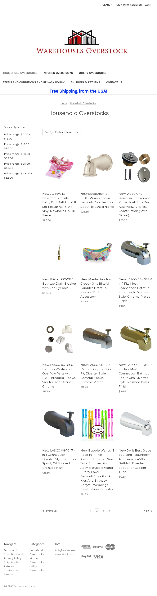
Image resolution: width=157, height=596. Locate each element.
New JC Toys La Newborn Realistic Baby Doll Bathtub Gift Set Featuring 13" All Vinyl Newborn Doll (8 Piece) (59, 204)
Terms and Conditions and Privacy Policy (34, 82)
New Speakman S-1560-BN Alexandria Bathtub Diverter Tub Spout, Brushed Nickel (97, 200)
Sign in (121, 4)
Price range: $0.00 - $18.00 (17, 136)
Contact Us (114, 82)
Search (107, 4)
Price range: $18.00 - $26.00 (17, 146)
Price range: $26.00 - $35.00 (18, 156)
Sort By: (49, 132)
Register (136, 4)
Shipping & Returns (85, 82)
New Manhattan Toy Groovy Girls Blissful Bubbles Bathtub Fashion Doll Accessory (95, 287)
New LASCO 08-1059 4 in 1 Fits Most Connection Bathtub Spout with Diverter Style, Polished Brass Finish (135, 375)
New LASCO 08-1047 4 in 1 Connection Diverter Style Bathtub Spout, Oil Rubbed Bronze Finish (59, 459)
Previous (51, 510)
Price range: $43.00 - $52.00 (18, 176)
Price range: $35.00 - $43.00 (18, 166)
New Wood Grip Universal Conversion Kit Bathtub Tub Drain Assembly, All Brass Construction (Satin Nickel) (135, 204)
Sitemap (9, 574)
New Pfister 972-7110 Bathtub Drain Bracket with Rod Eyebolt (59, 283)
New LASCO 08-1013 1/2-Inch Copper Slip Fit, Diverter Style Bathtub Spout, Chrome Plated (95, 373)
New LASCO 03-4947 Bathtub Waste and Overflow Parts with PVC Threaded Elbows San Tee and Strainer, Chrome (59, 375)
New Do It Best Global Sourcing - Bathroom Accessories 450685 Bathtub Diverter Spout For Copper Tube (135, 461)
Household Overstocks (20, 73)
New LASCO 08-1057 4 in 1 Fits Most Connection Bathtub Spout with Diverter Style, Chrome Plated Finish (135, 290)
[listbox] (67, 132)
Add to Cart (97, 174)
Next (147, 510)
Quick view (59, 163)
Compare (58, 170)
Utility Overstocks (92, 73)
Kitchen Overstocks (58, 73)
